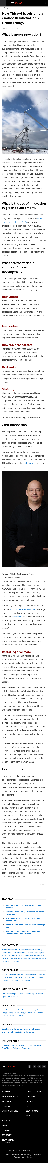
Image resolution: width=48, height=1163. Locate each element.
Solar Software (7, 950)
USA (3, 994)
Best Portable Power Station (31, 975)
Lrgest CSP (6, 997)
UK (36, 994)
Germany (9, 994)
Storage (29, 1101)
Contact (29, 1157)
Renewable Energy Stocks (32, 1010)
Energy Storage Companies (32, 1045)
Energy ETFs (34, 1032)
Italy (32, 994)
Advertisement (19, 1157)
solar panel (29, 463)
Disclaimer (37, 1155)
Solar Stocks (7, 1010)
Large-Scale (7, 1106)
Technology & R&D (10, 1096)
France (40, 994)
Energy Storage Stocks (10, 1013)
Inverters (6, 1121)
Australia (21, 994)
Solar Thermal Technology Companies (16, 1048)
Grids (6, 8)
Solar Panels (14, 980)
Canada (28, 994)
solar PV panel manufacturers (23, 609)
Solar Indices (17, 1010)
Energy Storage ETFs (25, 1029)
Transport (6, 1135)
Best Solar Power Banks (11, 975)
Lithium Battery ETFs (20, 1032)
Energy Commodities (27, 1013)
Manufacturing (8, 1101)
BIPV (27, 1106)
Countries (30, 1096)
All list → (14, 997)
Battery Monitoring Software (28, 958)
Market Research (33, 1092)
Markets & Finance (10, 1111)
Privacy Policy (26, 1155)
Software (6, 1130)
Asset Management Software (22, 953)
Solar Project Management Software (22, 955)
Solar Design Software (21, 950)
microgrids (16, 617)
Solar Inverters (24, 980)
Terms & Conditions (12, 1155)
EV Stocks (19, 1016)
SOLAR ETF (30, 1116)
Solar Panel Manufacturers (12, 1045)
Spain (15, 994)
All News (6, 1092)
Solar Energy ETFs (9, 1029)
